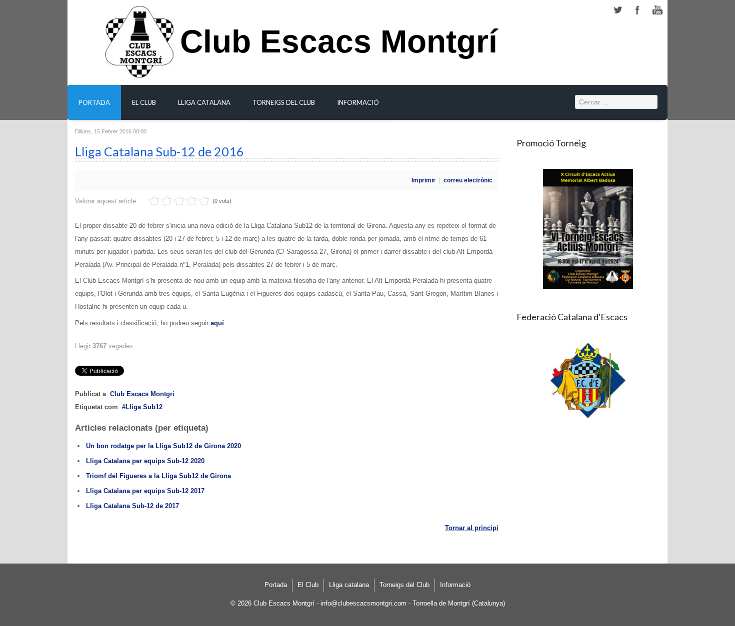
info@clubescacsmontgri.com (363, 603)
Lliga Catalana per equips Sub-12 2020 (145, 461)
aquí (217, 323)
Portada (94, 102)
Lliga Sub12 (144, 407)
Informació (358, 102)
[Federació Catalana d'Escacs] (588, 380)
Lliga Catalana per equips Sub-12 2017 (145, 491)
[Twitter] (618, 10)
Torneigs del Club (283, 102)
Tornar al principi (471, 528)
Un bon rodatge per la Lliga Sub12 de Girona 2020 (163, 446)
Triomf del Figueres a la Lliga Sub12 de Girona (158, 476)
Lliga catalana (204, 102)
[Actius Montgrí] (588, 229)
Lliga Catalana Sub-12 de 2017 (132, 506)
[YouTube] (658, 10)
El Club (144, 102)
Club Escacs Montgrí (339, 47)
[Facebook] (638, 10)
